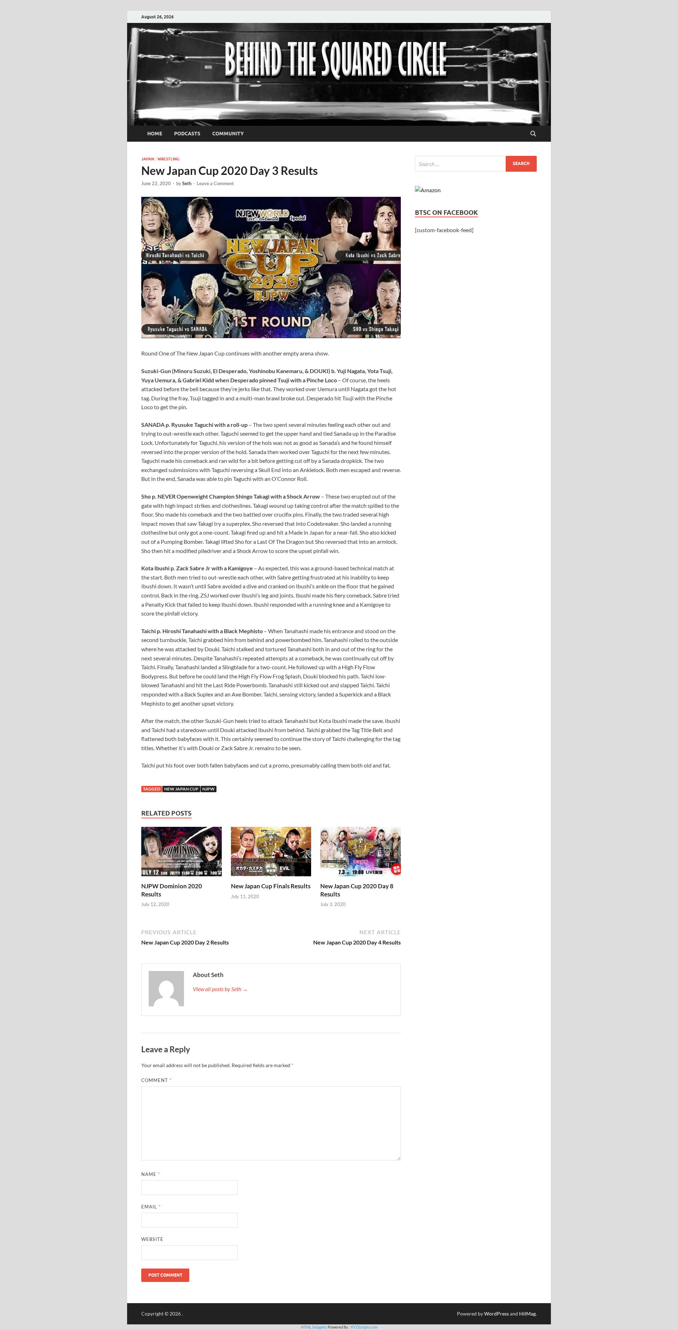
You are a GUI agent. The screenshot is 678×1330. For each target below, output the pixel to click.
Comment (156, 1080)
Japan (147, 159)
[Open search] (533, 134)
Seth (186, 183)
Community (228, 133)
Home (154, 133)
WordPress (496, 1314)
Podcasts (187, 133)
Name (150, 1174)
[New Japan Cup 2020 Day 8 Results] (360, 854)
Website (152, 1239)
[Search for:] (476, 164)
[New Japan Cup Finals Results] (271, 854)
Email (151, 1207)
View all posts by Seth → (220, 988)
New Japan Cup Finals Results (270, 886)
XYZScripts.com (364, 1327)
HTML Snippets (314, 1327)
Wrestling (168, 159)
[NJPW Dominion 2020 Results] (181, 854)
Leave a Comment (215, 183)
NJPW (208, 788)
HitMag (527, 1314)
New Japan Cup (181, 788)
